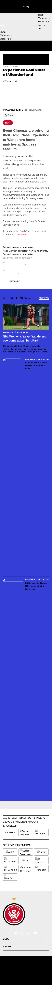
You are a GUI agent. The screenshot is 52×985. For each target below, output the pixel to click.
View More (44, 298)
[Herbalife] (41, 832)
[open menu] (2, 26)
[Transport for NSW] (41, 868)
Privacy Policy (26, 262)
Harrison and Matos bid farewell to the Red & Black (36, 366)
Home (6, 66)
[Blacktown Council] (10, 860)
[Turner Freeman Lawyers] (26, 832)
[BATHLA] (10, 832)
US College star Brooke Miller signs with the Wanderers (36, 586)
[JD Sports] (41, 860)
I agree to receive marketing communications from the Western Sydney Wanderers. (26, 271)
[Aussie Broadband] (26, 852)
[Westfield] (10, 877)
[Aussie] (41, 852)
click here (21, 234)
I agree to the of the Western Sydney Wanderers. (26, 263)
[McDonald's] (10, 868)
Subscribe (14, 281)
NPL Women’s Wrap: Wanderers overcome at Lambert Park (24, 338)
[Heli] (26, 860)
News (15, 66)
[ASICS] (10, 852)
